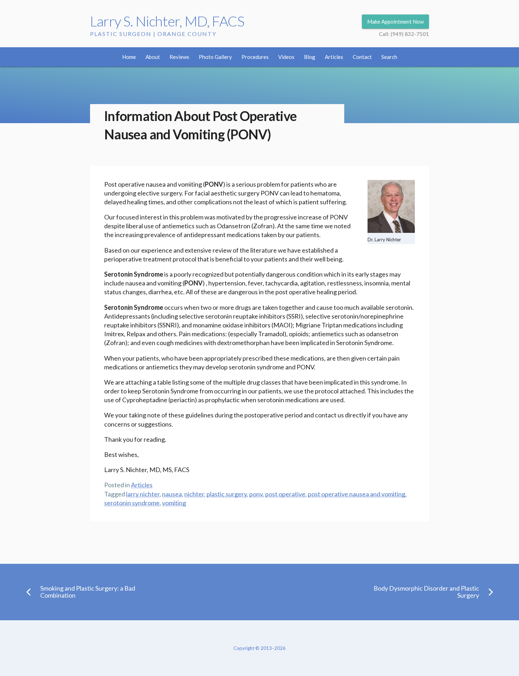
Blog (309, 57)
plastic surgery (227, 494)
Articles (334, 57)
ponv (256, 494)
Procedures (255, 57)
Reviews (179, 57)
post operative (285, 494)
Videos (286, 57)
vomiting (174, 503)
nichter (194, 494)
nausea (172, 494)
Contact (362, 57)
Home (129, 57)
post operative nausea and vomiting (356, 494)
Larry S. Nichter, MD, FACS (167, 21)
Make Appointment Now (395, 21)
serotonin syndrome (132, 503)
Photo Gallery (215, 57)
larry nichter (143, 494)
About (152, 57)
